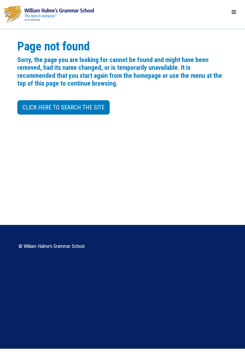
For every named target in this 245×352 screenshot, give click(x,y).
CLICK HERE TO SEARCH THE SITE (63, 107)
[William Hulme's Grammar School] (48, 14)
